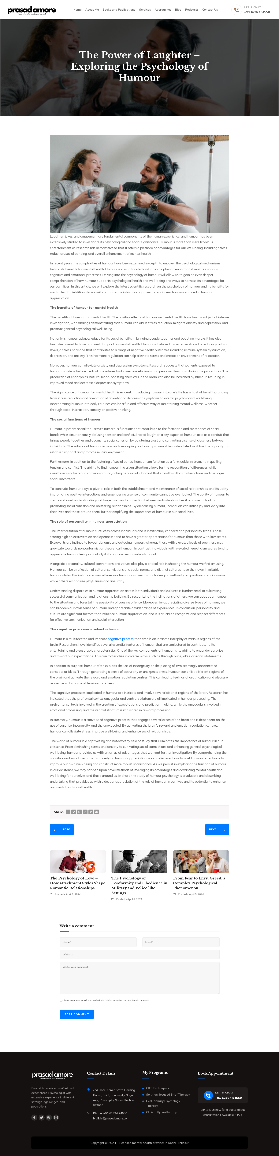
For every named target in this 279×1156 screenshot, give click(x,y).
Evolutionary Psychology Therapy (163, 1103)
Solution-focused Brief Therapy (168, 1094)
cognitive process (121, 639)
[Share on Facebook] (68, 812)
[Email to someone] (96, 812)
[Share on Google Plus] (79, 812)
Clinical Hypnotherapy (161, 1112)
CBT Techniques (157, 1088)
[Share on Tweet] (74, 812)
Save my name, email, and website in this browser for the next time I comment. (106, 1000)
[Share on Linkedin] (85, 812)
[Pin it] (91, 812)
